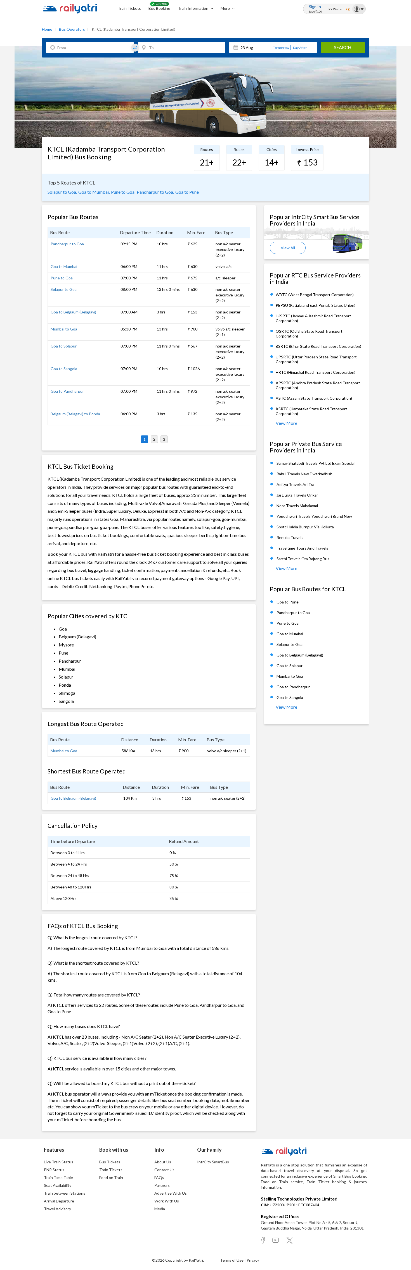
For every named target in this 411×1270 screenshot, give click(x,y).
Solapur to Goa (64, 289)
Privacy (253, 1260)
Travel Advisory (57, 1208)
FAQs (159, 1177)
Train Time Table (58, 1177)
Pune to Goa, (123, 192)
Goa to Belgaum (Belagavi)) (300, 655)
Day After (300, 47)
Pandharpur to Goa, (155, 192)
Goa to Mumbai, (94, 192)
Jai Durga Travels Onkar (297, 495)
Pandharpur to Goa (67, 243)
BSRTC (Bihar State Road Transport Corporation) (318, 346)
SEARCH (342, 47)
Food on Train (111, 1177)
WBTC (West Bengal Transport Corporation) (315, 294)
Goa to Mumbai (64, 266)
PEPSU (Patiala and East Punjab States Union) (315, 305)
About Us (162, 1161)
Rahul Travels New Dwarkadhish (304, 473)
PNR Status (54, 1169)
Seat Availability (57, 1185)
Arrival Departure (59, 1201)
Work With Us (166, 1201)
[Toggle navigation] (358, 9)
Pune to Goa (62, 277)
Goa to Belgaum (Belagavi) (73, 312)
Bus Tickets (109, 1161)
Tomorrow (281, 47)
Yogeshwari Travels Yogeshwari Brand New (314, 516)
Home (47, 29)
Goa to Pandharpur (67, 391)
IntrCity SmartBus (213, 1161)
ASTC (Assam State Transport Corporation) (314, 398)
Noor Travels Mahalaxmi (297, 505)
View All (288, 247)
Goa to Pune (187, 192)
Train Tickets (129, 8)
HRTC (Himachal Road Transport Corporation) (315, 372)
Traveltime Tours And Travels (302, 548)
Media (159, 1208)
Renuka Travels (290, 537)
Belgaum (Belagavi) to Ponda (75, 413)
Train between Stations (64, 1193)
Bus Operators (72, 29)
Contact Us (164, 1169)
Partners (162, 1185)
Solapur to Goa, (62, 192)
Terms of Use (232, 1260)
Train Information (193, 8)
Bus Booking (159, 8)
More (226, 8)
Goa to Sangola (64, 368)
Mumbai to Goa (64, 329)
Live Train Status (58, 1161)
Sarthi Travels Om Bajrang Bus (303, 558)
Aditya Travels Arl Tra (295, 484)
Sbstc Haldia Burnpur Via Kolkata (305, 526)
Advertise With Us (170, 1193)
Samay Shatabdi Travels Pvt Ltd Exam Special (316, 463)
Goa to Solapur (64, 346)
